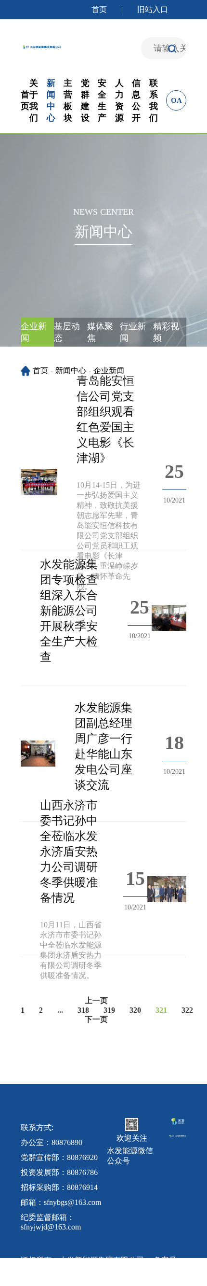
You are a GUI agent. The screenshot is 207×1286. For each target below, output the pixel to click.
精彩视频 (166, 332)
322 (187, 1010)
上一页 (96, 1000)
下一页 (96, 1019)
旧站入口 (152, 9)
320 (135, 1010)
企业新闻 (34, 332)
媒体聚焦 (100, 332)
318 (83, 1010)
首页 (99, 9)
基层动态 (67, 332)
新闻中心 (70, 370)
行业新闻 (133, 332)
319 (109, 1010)
